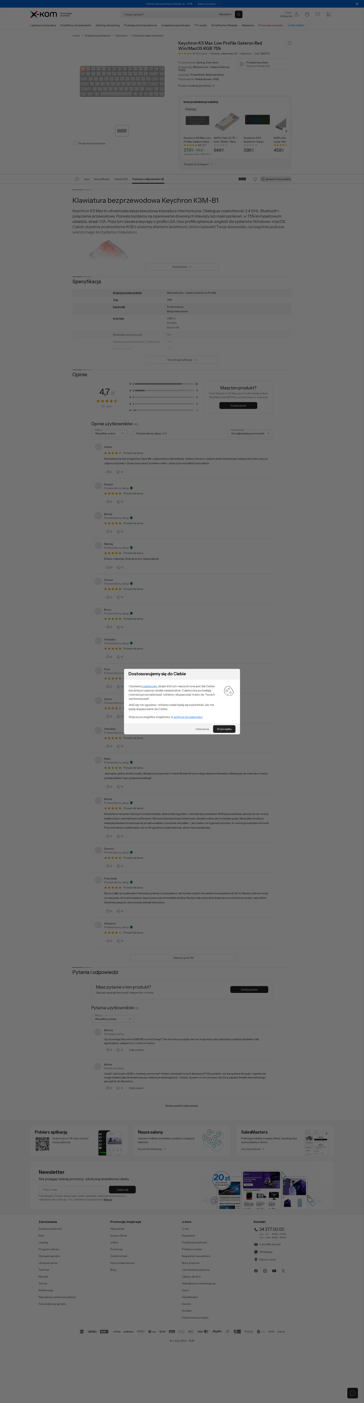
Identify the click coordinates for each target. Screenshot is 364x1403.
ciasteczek (149, 686)
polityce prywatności (187, 717)
